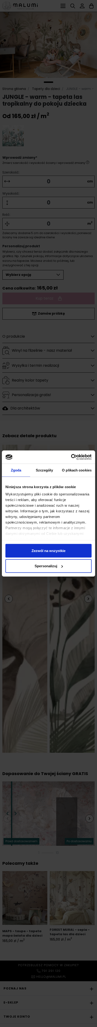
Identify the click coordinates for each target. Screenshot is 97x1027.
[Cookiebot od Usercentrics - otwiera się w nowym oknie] (71, 457)
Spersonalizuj (46, 566)
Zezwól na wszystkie (48, 550)
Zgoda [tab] (16, 470)
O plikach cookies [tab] (77, 470)
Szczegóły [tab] (44, 470)
